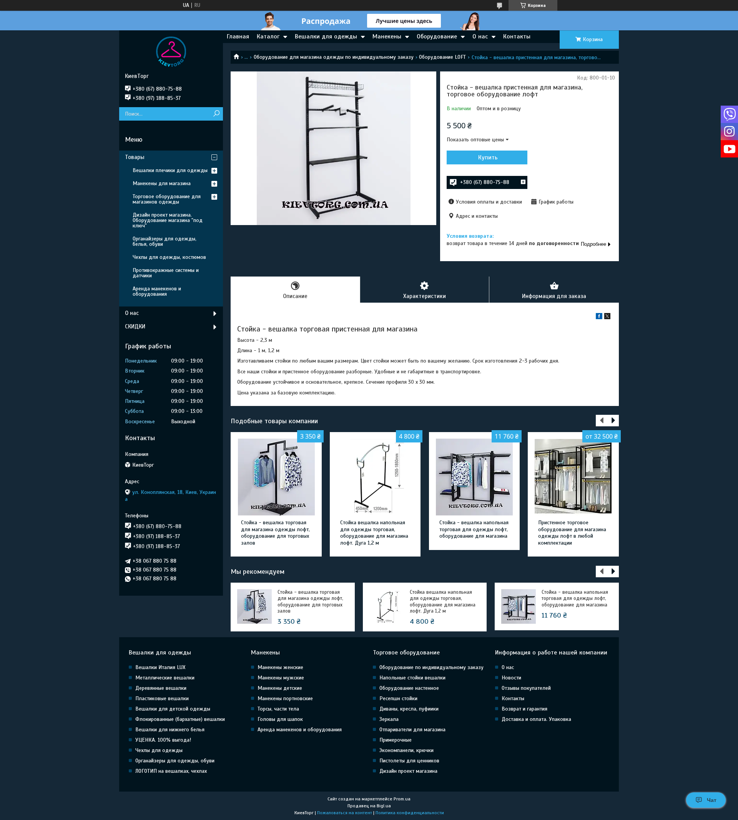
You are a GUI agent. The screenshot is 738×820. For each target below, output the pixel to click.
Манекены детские (280, 688)
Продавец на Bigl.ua (369, 805)
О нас (480, 36)
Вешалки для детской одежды (172, 709)
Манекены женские (280, 667)
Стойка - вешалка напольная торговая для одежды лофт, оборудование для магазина (474, 529)
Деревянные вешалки (160, 688)
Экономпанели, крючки (406, 750)
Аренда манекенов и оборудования (157, 291)
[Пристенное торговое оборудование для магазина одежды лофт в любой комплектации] (573, 477)
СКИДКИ (135, 326)
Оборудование (437, 36)
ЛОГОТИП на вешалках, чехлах (171, 771)
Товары (135, 157)
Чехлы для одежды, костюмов (169, 257)
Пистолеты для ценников (409, 760)
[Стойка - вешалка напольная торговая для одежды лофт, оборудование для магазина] (474, 477)
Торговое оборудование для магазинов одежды (167, 199)
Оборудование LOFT (442, 57)
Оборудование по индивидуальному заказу (431, 667)
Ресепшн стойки (398, 698)
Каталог (268, 36)
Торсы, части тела (278, 709)
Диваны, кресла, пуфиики (409, 709)
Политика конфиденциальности (410, 812)
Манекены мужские (281, 677)
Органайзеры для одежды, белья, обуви (164, 241)
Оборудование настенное (409, 688)
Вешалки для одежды (326, 36)
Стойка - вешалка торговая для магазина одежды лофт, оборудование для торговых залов (275, 532)
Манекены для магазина (162, 183)
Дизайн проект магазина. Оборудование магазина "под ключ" (168, 220)
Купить (488, 157)
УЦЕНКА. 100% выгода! (163, 740)
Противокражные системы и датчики (166, 273)
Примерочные (395, 740)
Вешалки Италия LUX (160, 667)
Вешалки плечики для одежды (170, 170)
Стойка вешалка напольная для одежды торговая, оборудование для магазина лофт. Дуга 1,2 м (374, 532)
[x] (607, 317)
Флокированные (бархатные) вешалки (180, 719)
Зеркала (389, 719)
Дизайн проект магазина (408, 771)
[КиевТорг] (171, 51)
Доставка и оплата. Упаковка (536, 719)
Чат (711, 800)
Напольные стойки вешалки (412, 677)
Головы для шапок (280, 719)
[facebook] (599, 317)
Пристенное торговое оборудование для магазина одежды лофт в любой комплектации (572, 532)
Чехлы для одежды (159, 750)
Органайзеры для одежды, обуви (174, 760)
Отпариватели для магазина (412, 729)
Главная (238, 36)
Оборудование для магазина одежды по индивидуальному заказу (334, 57)
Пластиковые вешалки (162, 698)
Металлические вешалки (164, 677)
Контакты (516, 36)
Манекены (386, 36)
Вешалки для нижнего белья (169, 729)
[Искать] (216, 114)
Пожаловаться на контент (344, 812)
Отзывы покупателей (526, 688)
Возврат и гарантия (524, 709)
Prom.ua (402, 799)
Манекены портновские (285, 698)
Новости (511, 677)
